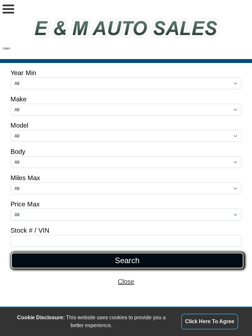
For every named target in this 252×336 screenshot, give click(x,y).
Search (127, 260)
